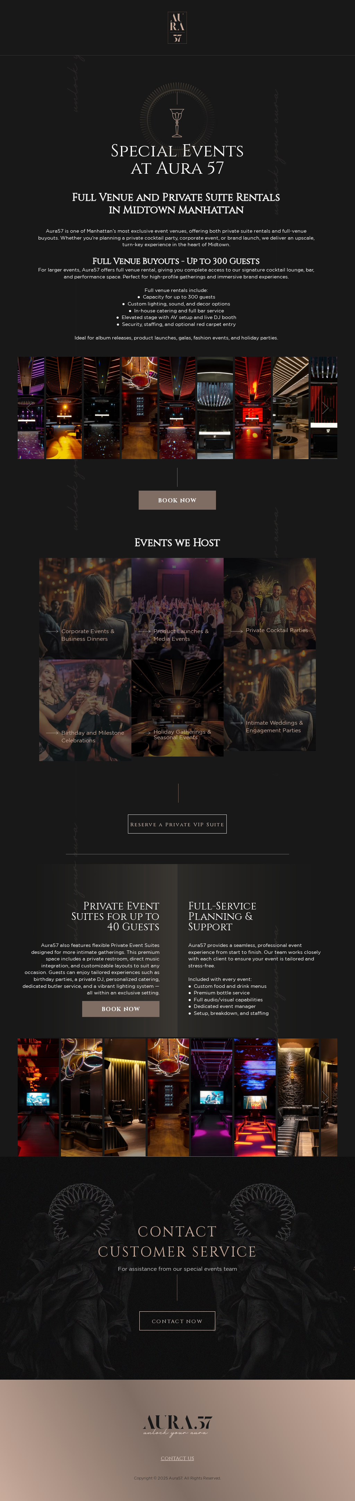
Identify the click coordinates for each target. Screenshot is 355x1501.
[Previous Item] (30, 408)
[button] (177, 500)
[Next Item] (325, 408)
